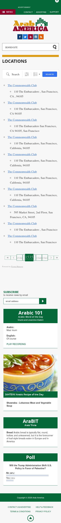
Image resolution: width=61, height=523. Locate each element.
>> (57, 258)
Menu (9, 11)
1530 (19, 258)
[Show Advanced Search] (27, 74)
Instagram (35, 35)
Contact (28, 12)
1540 (39, 258)
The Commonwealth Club (22, 85)
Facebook (19, 35)
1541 (45, 258)
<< (8, 258)
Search (50, 74)
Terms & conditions (20, 511)
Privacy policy (43, 511)
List (36, 74)
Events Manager (17, 266)
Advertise (41, 12)
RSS (41, 35)
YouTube (30, 35)
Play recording (16, 344)
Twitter (25, 35)
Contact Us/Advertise (19, 507)
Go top (28, 518)
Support (54, 12)
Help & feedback (44, 507)
